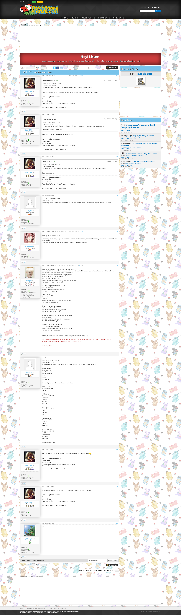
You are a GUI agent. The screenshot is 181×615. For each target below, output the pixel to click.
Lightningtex (29, 539)
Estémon (129, 165)
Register (39, 2)
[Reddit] (61, 69)
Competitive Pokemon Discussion (134, 147)
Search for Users (145, 7)
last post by (124, 130)
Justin (128, 148)
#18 (116, 449)
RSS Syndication (62, 608)
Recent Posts (87, 17)
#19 (116, 486)
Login (34, 2)
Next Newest (38, 560)
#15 (116, 231)
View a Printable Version (28, 570)
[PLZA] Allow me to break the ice (144, 162)
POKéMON (33, 23)
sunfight (29, 211)
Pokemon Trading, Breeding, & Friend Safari (48, 23)
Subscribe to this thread (28, 572)
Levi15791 (29, 91)
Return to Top (41, 608)
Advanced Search (156, 7)
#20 (116, 523)
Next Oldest (26, 560)
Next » (44, 68)
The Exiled (29, 246)
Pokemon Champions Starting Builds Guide (141, 154)
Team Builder (116, 17)
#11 (116, 76)
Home (66, 17)
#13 (116, 156)
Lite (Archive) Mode (52, 608)
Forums (75, 17)
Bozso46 (29, 373)
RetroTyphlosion (131, 138)
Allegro (29, 281)
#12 (116, 114)
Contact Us (23, 608)
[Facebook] (57, 69)
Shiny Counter (102, 17)
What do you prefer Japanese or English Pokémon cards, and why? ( (138, 126)
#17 (116, 357)
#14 (116, 195)
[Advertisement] (90, 40)
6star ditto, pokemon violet (143, 135)
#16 (116, 265)
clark (128, 130)
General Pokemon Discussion (133, 129)
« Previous (29, 68)
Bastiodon (144, 74)
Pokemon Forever (24, 23)
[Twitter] (54, 69)
